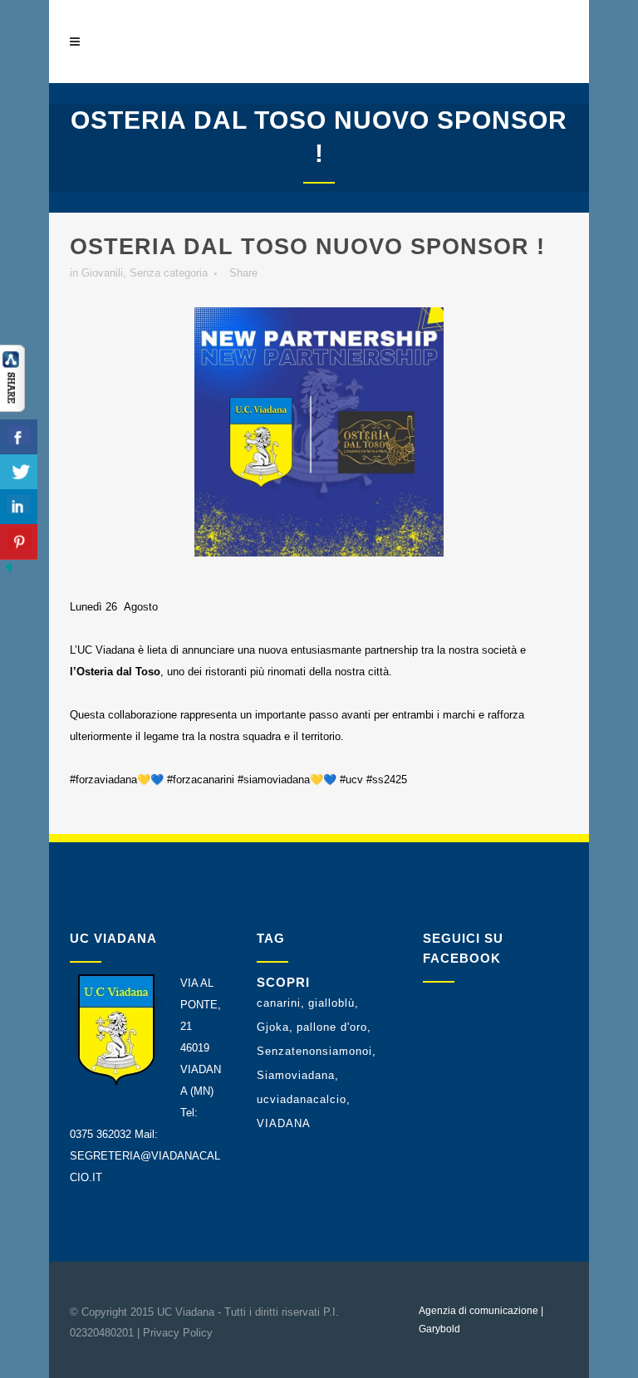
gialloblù (331, 1003)
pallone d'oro (332, 1027)
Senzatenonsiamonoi (314, 1051)
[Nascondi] (8, 572)
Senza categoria (169, 273)
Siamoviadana (296, 1075)
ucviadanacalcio (301, 1099)
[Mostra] (12, 408)
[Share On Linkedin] (18, 507)
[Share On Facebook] (18, 437)
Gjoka (273, 1027)
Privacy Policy (178, 1333)
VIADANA (284, 1123)
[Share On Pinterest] (18, 542)
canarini (279, 1003)
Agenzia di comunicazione (478, 1311)
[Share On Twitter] (18, 472)
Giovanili (102, 273)
